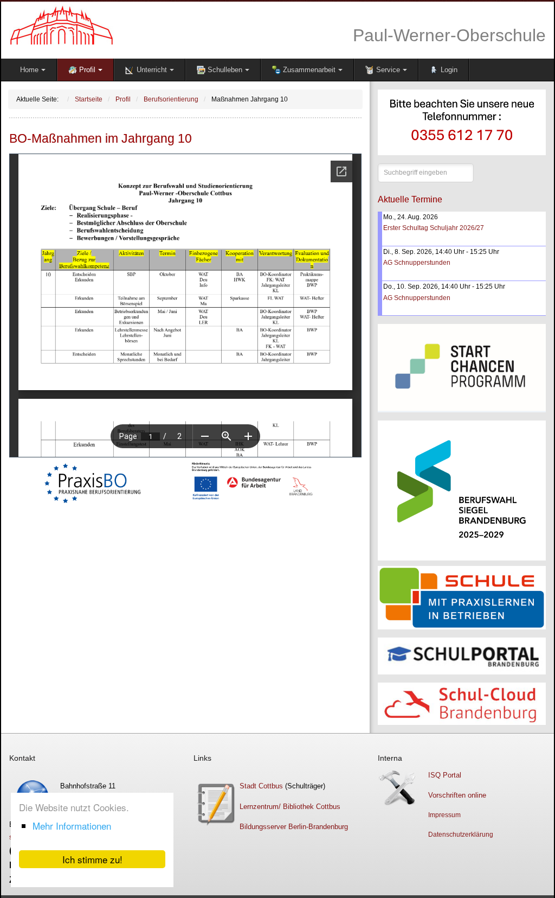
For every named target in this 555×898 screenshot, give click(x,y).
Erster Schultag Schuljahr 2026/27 (433, 228)
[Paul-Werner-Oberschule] (139, 24)
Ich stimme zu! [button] (92, 859)
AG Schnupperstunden (416, 262)
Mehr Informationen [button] (72, 825)
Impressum (444, 815)
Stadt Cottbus (261, 786)
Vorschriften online (457, 795)
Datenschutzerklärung (460, 834)
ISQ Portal (444, 775)
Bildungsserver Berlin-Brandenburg (294, 827)
